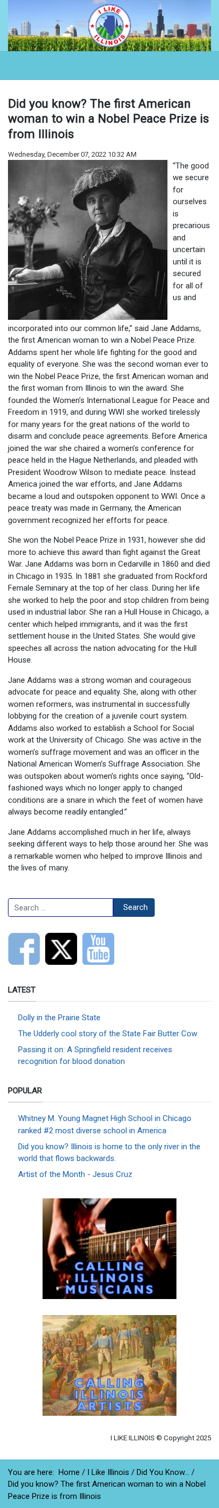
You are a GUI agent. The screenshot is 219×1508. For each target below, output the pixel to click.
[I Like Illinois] (109, 25)
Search (135, 907)
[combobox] (60, 907)
